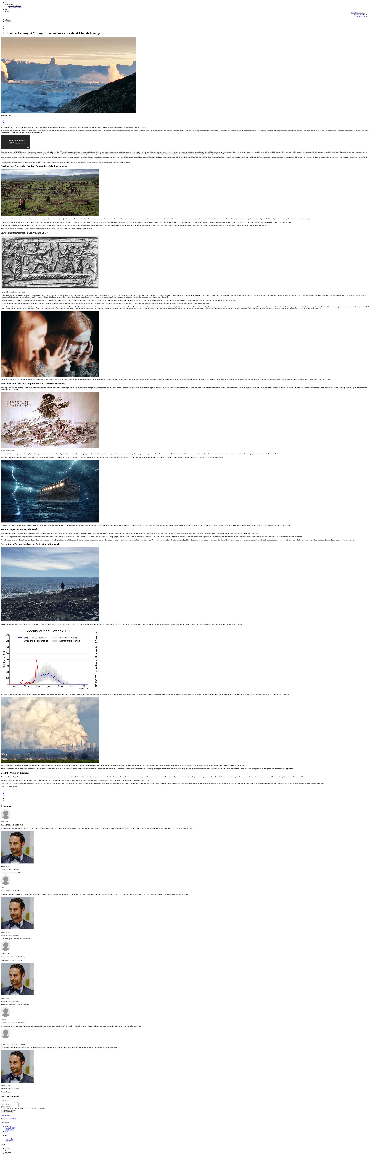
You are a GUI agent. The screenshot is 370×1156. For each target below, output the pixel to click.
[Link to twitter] (187, 121)
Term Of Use (9, 1141)
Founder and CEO (359, 14)
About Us (8, 1126)
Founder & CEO (10, 1128)
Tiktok (7, 1153)
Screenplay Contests (14, 6)
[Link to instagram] (187, 124)
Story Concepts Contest (15, 7)
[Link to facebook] (187, 119)
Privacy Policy (9, 1139)
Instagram (8, 1152)
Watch (6, 9)
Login (6, 19)
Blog (6, 1131)
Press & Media (360, 16)
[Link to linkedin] (187, 122)
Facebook (8, 1148)
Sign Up (7, 21)
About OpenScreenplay (358, 13)
